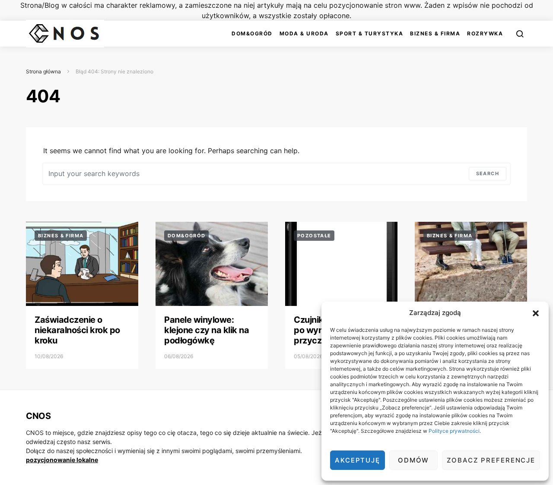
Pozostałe (314, 236)
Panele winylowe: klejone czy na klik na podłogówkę (206, 330)
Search (487, 173)
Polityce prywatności (454, 431)
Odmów (413, 460)
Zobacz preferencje (491, 460)
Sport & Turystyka (370, 33)
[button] (535, 313)
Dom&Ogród (252, 33)
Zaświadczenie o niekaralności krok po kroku (77, 330)
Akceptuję (357, 460)
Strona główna (43, 71)
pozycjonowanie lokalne (62, 459)
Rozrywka (485, 33)
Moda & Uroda (304, 33)
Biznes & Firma (435, 33)
